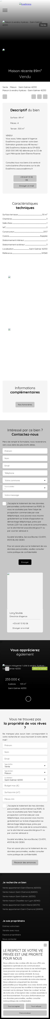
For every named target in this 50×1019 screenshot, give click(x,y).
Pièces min (9, 799)
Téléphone (9, 473)
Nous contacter (10, 939)
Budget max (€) (12, 785)
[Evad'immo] (33, 10)
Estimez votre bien (11, 926)
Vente (5, 87)
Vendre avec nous (11, 930)
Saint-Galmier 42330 (28, 87)
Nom (7, 458)
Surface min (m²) (12, 792)
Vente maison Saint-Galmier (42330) (19, 896)
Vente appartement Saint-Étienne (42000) (22, 887)
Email (7, 465)
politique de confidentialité (25, 552)
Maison (13, 87)
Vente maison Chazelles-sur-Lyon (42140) (21, 900)
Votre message (12, 495)
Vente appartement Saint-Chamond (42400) (23, 909)
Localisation (8, 778)
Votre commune (12, 480)
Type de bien (8, 771)
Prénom (8, 451)
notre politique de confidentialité (17, 1001)
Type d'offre (8, 764)
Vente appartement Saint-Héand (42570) (21, 905)
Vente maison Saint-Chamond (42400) (20, 892)
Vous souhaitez (9, 486)
